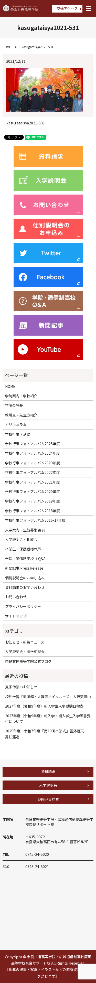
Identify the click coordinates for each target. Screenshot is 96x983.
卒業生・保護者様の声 (23, 548)
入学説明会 (48, 785)
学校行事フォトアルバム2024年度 (32, 453)
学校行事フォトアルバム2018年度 (32, 510)
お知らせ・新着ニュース (24, 642)
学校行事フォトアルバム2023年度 (32, 462)
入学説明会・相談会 (21, 539)
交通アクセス (67, 8)
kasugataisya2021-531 (25, 123)
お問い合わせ (16, 596)
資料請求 (48, 771)
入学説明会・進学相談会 (25, 651)
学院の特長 (14, 405)
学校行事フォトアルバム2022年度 (32, 472)
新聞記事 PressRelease (24, 568)
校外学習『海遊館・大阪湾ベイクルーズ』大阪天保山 (48, 696)
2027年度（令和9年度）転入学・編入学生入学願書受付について (48, 718)
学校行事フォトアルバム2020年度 (32, 491)
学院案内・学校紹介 (21, 395)
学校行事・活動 (17, 434)
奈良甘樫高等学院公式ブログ (28, 661)
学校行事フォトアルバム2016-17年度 (35, 520)
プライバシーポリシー (23, 606)
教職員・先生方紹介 (21, 415)
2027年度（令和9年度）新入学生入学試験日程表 (44, 706)
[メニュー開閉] (88, 8)
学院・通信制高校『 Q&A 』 (27, 558)
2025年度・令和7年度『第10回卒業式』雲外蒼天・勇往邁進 (46, 733)
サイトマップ (16, 615)
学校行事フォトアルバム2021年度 (32, 482)
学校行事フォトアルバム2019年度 (32, 501)
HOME (7, 47)
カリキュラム (16, 424)
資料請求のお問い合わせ (25, 587)
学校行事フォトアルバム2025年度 (32, 443)
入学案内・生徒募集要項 (25, 529)
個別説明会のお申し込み (25, 577)
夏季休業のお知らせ (21, 686)
